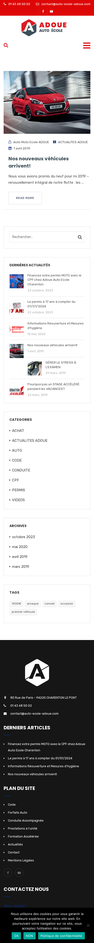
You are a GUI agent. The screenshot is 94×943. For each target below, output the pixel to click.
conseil (49, 603)
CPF (15, 480)
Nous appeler (14, 906)
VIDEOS (18, 500)
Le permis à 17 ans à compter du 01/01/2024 (40, 758)
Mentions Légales (21, 860)
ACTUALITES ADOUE (73, 142)
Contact (14, 852)
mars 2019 (20, 566)
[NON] (88, 925)
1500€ (16, 603)
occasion (66, 603)
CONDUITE (21, 470)
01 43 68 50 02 (19, 4)
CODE (17, 460)
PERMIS (18, 490)
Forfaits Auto (17, 812)
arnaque (33, 603)
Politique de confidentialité (61, 936)
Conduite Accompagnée (26, 820)
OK (16, 936)
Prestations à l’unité (22, 828)
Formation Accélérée (23, 836)
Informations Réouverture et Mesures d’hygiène (43, 766)
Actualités (15, 844)
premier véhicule (23, 611)
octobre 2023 (23, 537)
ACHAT (18, 431)
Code (12, 804)
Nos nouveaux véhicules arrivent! (32, 774)
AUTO (17, 450)
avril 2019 (19, 557)
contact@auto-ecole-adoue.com (65, 4)
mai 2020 (19, 547)
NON (29, 936)
